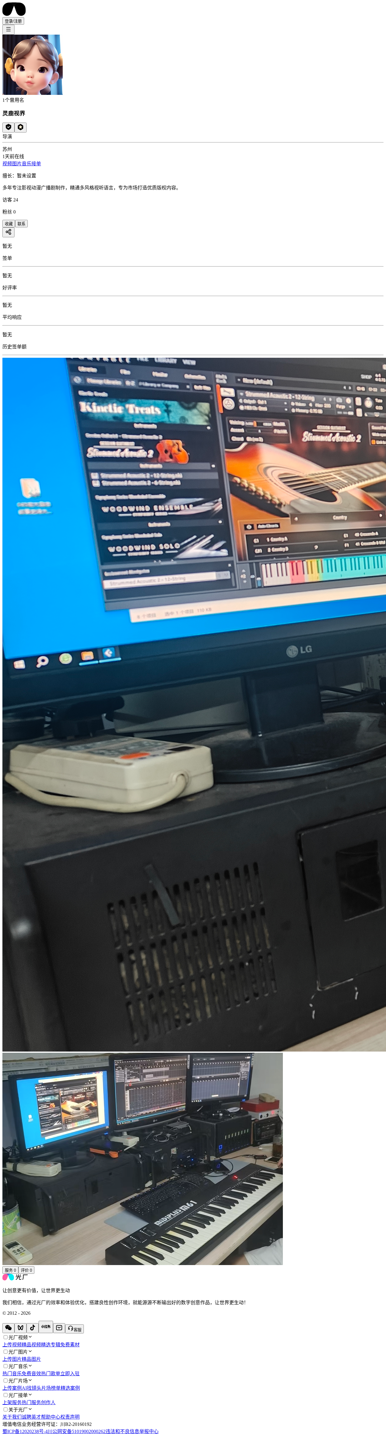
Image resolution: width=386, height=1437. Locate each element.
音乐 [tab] (26, 163)
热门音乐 (12, 1373)
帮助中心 (50, 1417)
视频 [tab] (7, 163)
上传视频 (12, 1344)
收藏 (9, 224)
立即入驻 (70, 1373)
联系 (21, 224)
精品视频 (31, 1344)
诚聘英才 (31, 1417)
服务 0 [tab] (10, 1270)
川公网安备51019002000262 (77, 1431)
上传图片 (12, 1359)
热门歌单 (50, 1373)
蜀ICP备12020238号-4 (25, 1431)
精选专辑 (50, 1344)
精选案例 (70, 1388)
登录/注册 (13, 21)
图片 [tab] (17, 163)
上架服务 (12, 1402)
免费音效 (31, 1373)
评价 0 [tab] (26, 1270)
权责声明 (70, 1417)
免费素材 (70, 1344)
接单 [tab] (36, 163)
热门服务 (31, 1402)
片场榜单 (51, 1388)
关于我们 (12, 1417)
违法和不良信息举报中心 (132, 1431)
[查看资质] (8, 127)
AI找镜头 (31, 1388)
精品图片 (31, 1359)
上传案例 (12, 1388)
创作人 (48, 1402)
